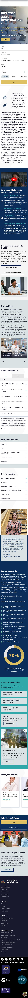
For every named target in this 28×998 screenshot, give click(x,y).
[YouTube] (14, 959)
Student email (4, 923)
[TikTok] (22, 959)
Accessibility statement (7, 947)
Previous (3, 361)
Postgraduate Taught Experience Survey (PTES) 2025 (14, 227)
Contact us (4, 889)
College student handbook (8, 942)
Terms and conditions (6, 932)
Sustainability (4, 937)
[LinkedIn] (18, 959)
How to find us (5, 896)
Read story (8, 761)
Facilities (13, 76)
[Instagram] (2, 959)
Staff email (4, 920)
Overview (5, 76)
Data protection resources (8, 935)
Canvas (3, 925)
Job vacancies (4, 911)
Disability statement (6, 944)
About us (3, 904)
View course (7, 869)
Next (24, 361)
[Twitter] (6, 959)
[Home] (9, 881)
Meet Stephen (6, 799)
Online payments (5, 908)
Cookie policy (4, 949)
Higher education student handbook (10, 940)
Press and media (5, 892)
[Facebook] (10, 959)
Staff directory (5, 894)
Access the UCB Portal (7, 918)
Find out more (10, 723)
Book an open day (14, 827)
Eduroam (3, 952)
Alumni (3, 906)
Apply (14, 82)
